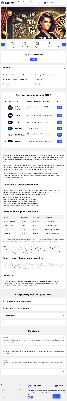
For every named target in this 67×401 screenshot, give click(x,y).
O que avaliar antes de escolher (15, 75)
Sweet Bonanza (22, 397)
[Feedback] (33, 371)
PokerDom (19, 141)
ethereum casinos (48, 251)
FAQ (7, 84)
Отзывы (39, 84)
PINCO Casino (20, 135)
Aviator (19, 389)
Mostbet (18, 128)
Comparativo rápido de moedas (47, 75)
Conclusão (40, 79)
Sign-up (3, 389)
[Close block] (64, 68)
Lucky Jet (20, 393)
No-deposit (4, 393)
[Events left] (3, 44)
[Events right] (64, 44)
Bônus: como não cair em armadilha (17, 79)
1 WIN (17, 115)
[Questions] (33, 323)
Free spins (4, 397)
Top (55, 396)
